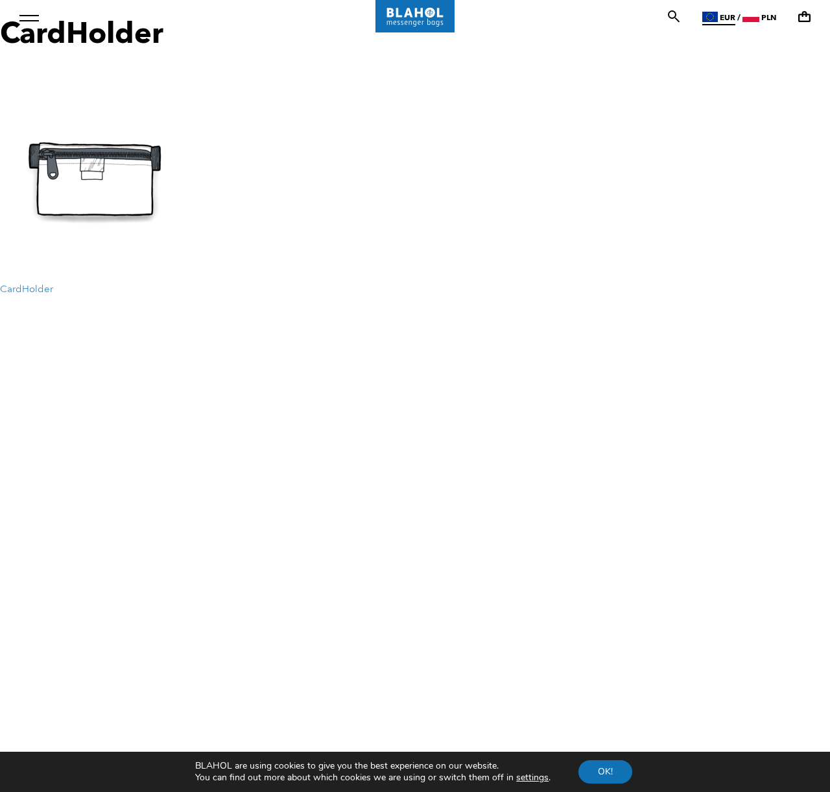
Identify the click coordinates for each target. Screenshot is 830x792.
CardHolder (26, 290)
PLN (767, 18)
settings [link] (532, 777)
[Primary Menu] (29, 18)
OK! (605, 771)
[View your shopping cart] (804, 16)
